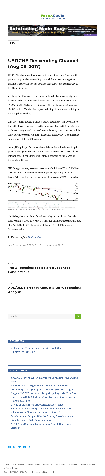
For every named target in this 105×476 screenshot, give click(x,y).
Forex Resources (88, 464)
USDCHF (59, 245)
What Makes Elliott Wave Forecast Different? (35, 412)
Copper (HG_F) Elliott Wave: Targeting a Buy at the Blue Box (43, 393)
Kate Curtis (13, 245)
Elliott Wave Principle (23, 351)
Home (6, 464)
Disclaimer (73, 464)
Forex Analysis (18, 464)
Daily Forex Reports (43, 245)
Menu (13, 43)
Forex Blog (60, 464)
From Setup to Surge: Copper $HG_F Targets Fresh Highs (42, 389)
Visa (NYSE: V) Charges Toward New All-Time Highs (39, 385)
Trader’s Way (34, 237)
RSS (16, 468)
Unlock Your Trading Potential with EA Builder (36, 348)
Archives (7, 468)
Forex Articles (34, 464)
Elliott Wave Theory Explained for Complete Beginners (41, 408)
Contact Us (47, 464)
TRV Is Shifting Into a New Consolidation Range (37, 404)
